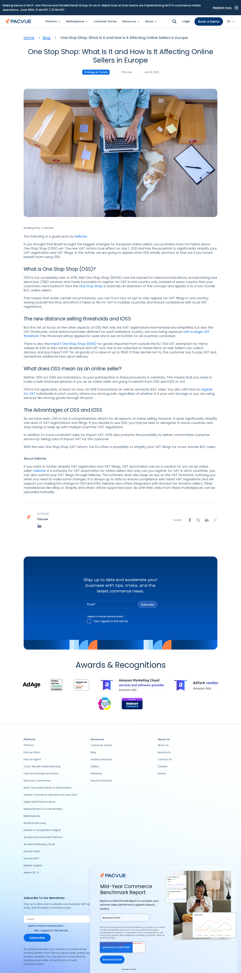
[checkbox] (120, 621)
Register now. (222, 8)
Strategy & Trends (96, 72)
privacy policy (115, 616)
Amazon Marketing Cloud (39, 844)
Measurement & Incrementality (43, 809)
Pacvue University (101, 780)
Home (29, 37)
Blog (46, 37)
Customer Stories (105, 21)
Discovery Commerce (37, 780)
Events (162, 773)
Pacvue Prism (32, 752)
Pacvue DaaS (32, 851)
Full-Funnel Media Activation (41, 773)
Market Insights (33, 865)
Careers (162, 766)
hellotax (40, 470)
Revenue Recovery (35, 823)
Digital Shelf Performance (39, 802)
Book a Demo (208, 21)
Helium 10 (29, 872)
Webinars (96, 773)
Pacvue (127, 72)
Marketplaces (32, 816)
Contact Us (165, 759)
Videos (95, 766)
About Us (163, 745)
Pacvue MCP (31, 858)
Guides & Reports (101, 759)
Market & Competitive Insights (42, 830)
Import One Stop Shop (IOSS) (73, 343)
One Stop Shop (91, 286)
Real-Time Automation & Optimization (47, 787)
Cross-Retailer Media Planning (42, 766)
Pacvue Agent (32, 759)
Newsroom (164, 752)
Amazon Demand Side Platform (43, 837)
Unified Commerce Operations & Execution (50, 795)
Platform (29, 745)
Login (186, 21)
